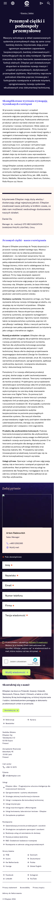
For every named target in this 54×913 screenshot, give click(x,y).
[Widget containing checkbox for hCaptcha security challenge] (21, 661)
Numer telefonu (14, 595)
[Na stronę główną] (27, 4)
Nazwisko (10, 575)
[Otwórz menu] (5, 3)
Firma (8, 605)
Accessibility (25, 887)
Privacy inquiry (38, 887)
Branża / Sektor (27, 13)
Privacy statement (9, 887)
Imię (7, 565)
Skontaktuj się (10, 710)
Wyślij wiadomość (15, 672)
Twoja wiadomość (15, 615)
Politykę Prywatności (38, 642)
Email (8, 585)
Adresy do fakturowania (12, 893)
